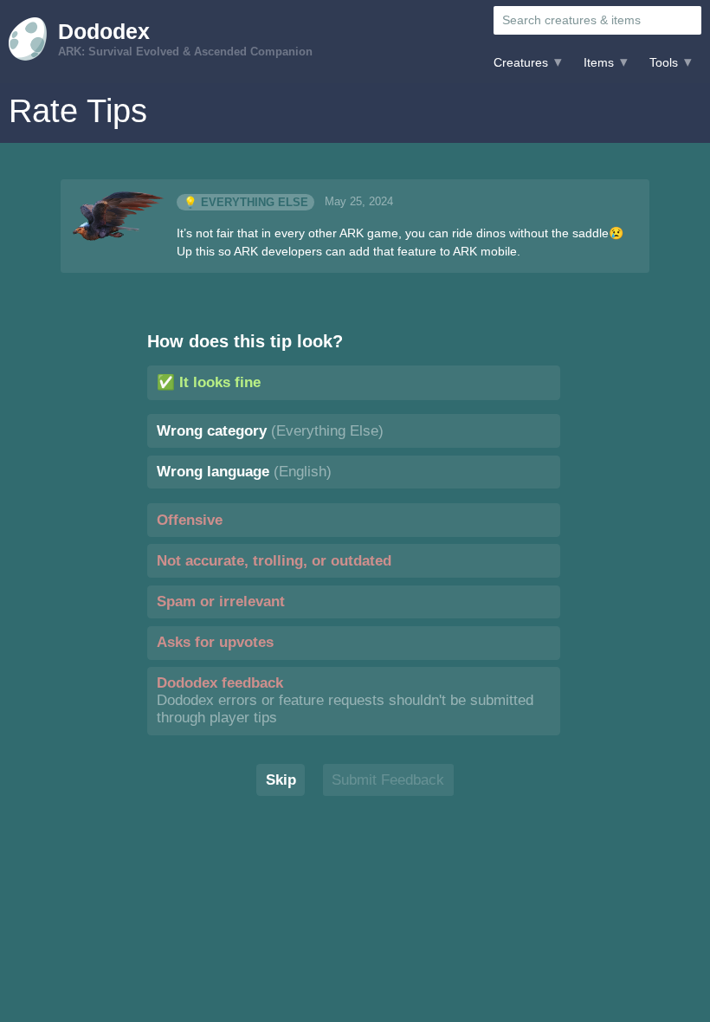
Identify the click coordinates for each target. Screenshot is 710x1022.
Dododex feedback (345, 700)
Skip (281, 780)
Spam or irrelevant (221, 601)
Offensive (190, 520)
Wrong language (244, 471)
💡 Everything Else (246, 202)
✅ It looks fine (209, 382)
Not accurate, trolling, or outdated (274, 561)
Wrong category (270, 431)
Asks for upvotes (215, 642)
